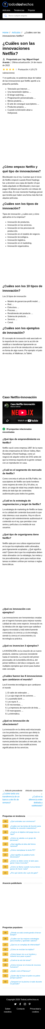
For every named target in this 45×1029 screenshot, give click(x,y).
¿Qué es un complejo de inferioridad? (25, 945)
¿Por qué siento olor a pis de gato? (24, 873)
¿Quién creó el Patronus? (20, 971)
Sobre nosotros (8, 1010)
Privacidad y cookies (35, 1010)
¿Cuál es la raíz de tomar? (20, 960)
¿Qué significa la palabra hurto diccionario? (22, 856)
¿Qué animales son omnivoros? (22, 821)
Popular (31, 10)
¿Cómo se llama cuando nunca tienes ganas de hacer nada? (25, 868)
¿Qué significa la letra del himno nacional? (23, 845)
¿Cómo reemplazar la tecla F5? (22, 850)
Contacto (21, 1009)
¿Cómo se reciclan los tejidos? (22, 949)
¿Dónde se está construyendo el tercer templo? (25, 934)
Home (5, 32)
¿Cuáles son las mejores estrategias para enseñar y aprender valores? (24, 940)
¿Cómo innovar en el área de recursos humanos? (25, 966)
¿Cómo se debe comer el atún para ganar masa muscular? (24, 862)
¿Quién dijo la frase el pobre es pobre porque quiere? (25, 977)
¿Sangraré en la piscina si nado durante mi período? (26, 983)
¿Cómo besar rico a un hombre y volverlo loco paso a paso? (23, 955)
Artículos (6, 10)
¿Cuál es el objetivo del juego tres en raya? (25, 833)
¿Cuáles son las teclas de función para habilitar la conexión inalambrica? (25, 827)
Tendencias (19, 10)
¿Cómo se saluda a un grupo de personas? (23, 839)
